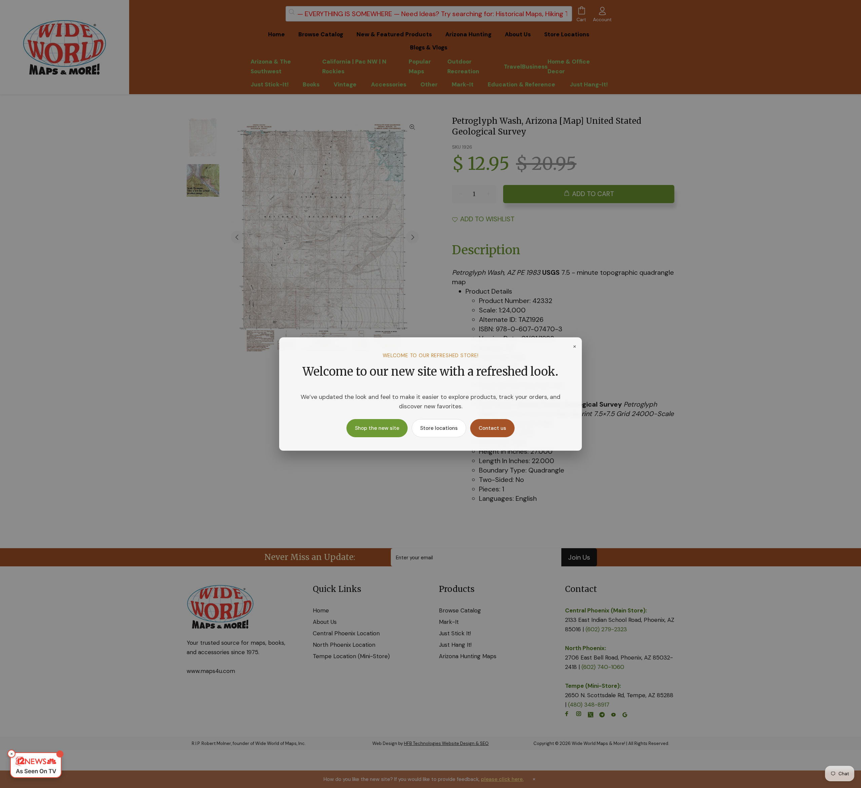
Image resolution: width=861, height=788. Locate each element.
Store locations (439, 428)
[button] (36, 765)
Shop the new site (377, 428)
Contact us (492, 428)
